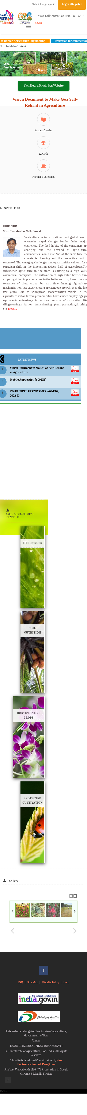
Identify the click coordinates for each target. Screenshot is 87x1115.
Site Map (32, 982)
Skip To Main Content (13, 46)
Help (66, 982)
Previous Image (12, 931)
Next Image (74, 931)
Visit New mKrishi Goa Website (44, 85)
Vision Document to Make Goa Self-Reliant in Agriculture (45, 102)
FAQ (20, 982)
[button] (6, 69)
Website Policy (50, 982)
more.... (12, 308)
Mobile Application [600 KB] (28, 379)
